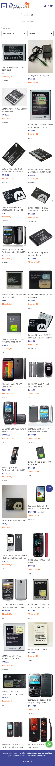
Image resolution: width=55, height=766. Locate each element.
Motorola (5, 182)
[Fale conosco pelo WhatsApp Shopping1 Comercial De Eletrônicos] (49, 744)
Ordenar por (5, 28)
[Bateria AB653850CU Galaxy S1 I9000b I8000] (14, 97)
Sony (30, 308)
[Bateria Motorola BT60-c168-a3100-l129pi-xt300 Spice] (40, 196)
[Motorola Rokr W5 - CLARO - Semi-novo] (40, 729)
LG (29, 397)
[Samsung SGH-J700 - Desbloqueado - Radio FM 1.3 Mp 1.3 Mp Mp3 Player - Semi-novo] (14, 455)
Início (23, 21)
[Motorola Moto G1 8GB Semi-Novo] (14, 369)
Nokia (4, 353)
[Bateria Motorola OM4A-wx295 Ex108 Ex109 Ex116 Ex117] (40, 154)
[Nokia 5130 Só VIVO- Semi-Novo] (40, 545)
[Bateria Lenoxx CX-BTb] (40, 634)
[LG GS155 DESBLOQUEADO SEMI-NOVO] (14, 414)
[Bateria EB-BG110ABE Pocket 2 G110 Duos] (14, 637)
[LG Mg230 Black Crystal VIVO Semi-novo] (40, 369)
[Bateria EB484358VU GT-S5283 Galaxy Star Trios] (40, 589)
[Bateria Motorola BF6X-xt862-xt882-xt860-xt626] (14, 154)
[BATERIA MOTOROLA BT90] (14, 501)
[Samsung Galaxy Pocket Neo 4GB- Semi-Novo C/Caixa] (40, 414)
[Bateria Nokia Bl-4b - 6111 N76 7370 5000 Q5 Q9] (14, 324)
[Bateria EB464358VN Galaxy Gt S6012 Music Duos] (40, 105)
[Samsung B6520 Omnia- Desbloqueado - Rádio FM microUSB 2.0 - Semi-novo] (14, 236)
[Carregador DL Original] (40, 56)
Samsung (5, 81)
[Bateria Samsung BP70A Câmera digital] (40, 237)
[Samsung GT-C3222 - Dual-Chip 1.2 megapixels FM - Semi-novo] (40, 685)
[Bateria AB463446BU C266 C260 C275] (14, 52)
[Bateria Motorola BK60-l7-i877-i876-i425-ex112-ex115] (40, 322)
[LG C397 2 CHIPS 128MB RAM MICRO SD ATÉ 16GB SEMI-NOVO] (14, 589)
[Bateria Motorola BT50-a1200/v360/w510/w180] (14, 196)
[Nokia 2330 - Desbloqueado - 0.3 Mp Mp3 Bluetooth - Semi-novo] (14, 543)
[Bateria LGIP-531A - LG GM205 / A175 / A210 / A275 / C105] (14, 681)
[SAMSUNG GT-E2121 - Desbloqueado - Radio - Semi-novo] (14, 729)
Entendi (27, 761)
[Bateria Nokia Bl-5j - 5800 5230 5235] (40, 452)
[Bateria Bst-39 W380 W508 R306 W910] (40, 279)
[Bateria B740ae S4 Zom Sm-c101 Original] (14, 279)
